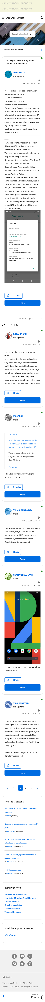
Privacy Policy (28, 983)
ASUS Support (10, 935)
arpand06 (12, 434)
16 (31, 788)
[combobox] (23, 34)
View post (12, 467)
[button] (8, 295)
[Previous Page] (8, 788)
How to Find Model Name (16, 894)
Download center (12, 908)
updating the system (12, 870)
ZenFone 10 (10, 831)
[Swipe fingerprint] (36, 318)
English (9, 977)
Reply (22, 303)
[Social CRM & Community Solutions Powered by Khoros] (36, 996)
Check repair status (13, 905)
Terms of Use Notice (10, 983)
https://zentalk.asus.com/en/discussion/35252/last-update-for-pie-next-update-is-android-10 (22, 444)
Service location (11, 901)
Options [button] (41, 50)
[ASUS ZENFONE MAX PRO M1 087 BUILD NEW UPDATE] (41, 318)
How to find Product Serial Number (20, 898)
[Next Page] (36, 788)
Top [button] (7, 996)
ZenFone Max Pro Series (13, 50)
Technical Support (12, 912)
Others (8, 816)
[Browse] (4, 18)
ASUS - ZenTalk (15, 18)
